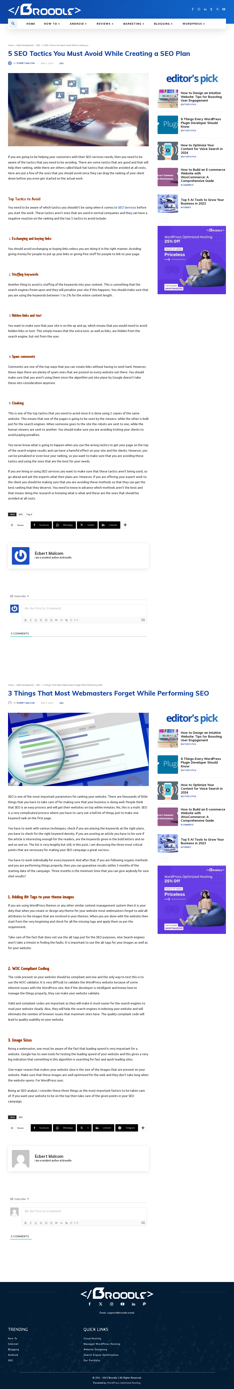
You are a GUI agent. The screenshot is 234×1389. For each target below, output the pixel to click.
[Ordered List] (46, 620)
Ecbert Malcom (26, 63)
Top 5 (29, 514)
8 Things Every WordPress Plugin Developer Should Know (201, 122)
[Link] (66, 620)
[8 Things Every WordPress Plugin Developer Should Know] (168, 125)
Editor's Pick (188, 104)
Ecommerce (187, 185)
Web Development (25, 45)
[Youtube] (224, 9)
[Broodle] (60, 9)
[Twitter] (217, 9)
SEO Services (127, 207)
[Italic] (30, 620)
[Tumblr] (211, 9)
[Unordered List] (51, 620)
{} (71, 620)
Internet (186, 207)
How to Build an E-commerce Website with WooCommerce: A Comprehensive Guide (203, 175)
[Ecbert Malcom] (11, 63)
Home (11, 45)
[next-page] (165, 219)
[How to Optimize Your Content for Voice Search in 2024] (168, 151)
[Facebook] (192, 9)
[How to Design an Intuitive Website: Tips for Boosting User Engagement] (168, 98)
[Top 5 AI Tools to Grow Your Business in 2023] (168, 203)
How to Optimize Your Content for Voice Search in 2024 (202, 148)
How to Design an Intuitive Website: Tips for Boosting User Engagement (201, 96)
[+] (76, 620)
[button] (13, 24)
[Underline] (35, 620)
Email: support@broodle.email (117, 1312)
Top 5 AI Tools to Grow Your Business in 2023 (202, 201)
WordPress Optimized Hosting (123, 1382)
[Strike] (41, 620)
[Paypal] (144, 1304)
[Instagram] (199, 9)
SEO (38, 45)
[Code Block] (61, 620)
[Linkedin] (205, 9)
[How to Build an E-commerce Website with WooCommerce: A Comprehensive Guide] (168, 177)
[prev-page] (160, 219)
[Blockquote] (56, 620)
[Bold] (25, 620)
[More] (125, 525)
